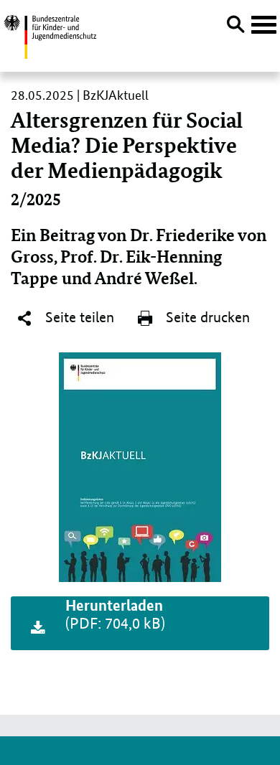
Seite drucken (206, 317)
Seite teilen (78, 317)
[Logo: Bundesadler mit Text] (50, 34)
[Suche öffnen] (235, 26)
